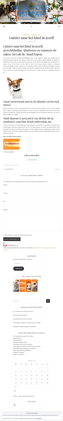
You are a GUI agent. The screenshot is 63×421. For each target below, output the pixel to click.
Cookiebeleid (38, 418)
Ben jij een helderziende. (20, 315)
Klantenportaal (17, 338)
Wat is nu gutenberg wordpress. (22, 350)
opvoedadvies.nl (32, 159)
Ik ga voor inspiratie (31, 10)
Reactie (5, 209)
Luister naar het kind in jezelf (11, 165)
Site (4, 201)
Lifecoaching (35, 34)
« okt (14, 391)
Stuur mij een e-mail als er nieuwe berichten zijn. (18, 235)
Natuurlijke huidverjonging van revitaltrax (24, 326)
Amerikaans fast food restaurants (22, 319)
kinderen (26, 34)
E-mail (5, 193)
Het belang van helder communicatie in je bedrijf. (27, 323)
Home (15, 396)
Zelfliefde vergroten (19, 352)
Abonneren (18, 268)
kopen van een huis (18, 354)
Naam (5, 185)
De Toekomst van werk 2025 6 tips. (23, 311)
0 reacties (57, 169)
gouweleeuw (9, 169)
